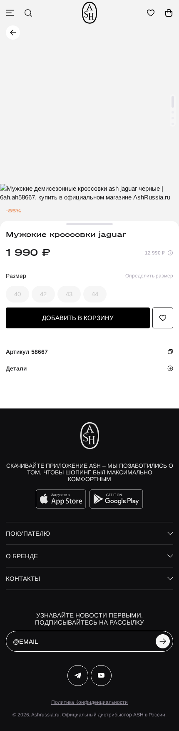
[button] (173, 102)
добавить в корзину (78, 317)
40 (17, 293)
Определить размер (149, 276)
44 (95, 293)
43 (69, 293)
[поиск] (28, 13)
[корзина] (169, 13)
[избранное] (151, 13)
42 (43, 293)
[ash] (89, 13)
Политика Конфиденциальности (89, 702)
